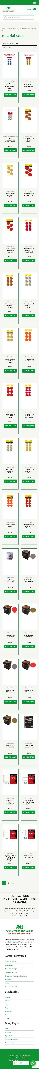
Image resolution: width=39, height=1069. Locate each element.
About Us (8, 997)
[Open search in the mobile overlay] (18, 17)
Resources (8, 1015)
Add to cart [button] (10, 95)
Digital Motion (13, 1060)
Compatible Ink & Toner (12, 987)
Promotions (8, 1011)
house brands (9, 965)
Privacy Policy (9, 1043)
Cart (6, 1029)
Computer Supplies (10, 961)
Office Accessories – (11, 972)
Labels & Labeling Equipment (21, 28)
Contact (7, 1018)
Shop (6, 1004)
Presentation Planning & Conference (16, 976)
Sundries (7, 983)
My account (8, 1035)
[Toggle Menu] (34, 2)
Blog (6, 1008)
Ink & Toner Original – (12, 969)
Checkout (8, 1032)
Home (3, 28)
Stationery (9, 28)
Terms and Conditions (11, 1039)
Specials (7, 1001)
